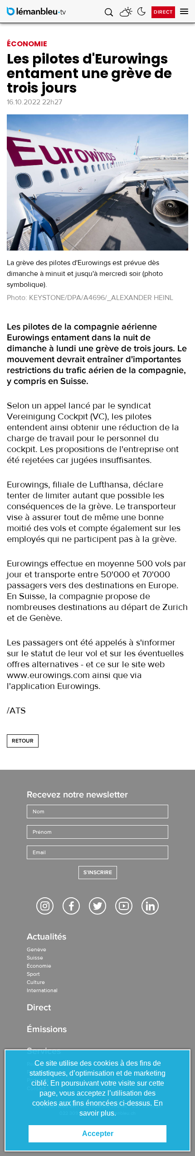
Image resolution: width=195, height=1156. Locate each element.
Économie (39, 965)
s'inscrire (97, 872)
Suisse (35, 957)
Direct (163, 12)
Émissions (47, 1030)
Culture (36, 982)
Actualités (46, 937)
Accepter (97, 1133)
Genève (36, 949)
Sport (33, 974)
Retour (23, 741)
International (42, 990)
